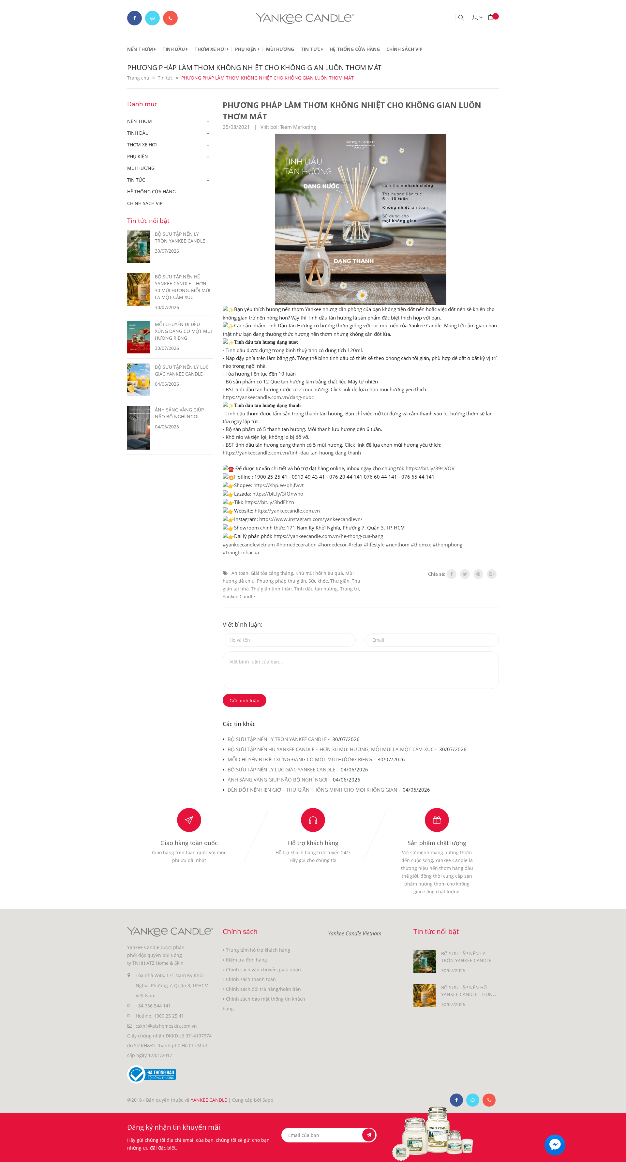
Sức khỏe (318, 581)
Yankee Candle (239, 596)
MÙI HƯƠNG (280, 49)
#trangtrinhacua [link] (241, 552)
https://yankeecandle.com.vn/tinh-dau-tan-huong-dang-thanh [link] (292, 452)
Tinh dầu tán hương (316, 589)
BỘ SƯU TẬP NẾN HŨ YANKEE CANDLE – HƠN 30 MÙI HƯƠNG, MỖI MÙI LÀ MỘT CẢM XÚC (331, 749)
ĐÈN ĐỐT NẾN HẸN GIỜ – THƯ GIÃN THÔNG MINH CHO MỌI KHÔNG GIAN (312, 789)
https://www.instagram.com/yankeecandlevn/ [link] (311, 519)
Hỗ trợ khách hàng (313, 843)
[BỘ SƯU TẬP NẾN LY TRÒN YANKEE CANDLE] (424, 961)
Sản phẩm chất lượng (437, 843)
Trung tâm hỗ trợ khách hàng (258, 950)
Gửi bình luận (245, 700)
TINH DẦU (174, 49)
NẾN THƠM (140, 49)
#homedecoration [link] (296, 544)
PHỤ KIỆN (246, 49)
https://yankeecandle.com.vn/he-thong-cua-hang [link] (328, 536)
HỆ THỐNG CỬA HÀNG (355, 49)
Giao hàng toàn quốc (189, 843)
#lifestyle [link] (374, 544)
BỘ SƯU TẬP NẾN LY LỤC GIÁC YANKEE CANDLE (281, 769)
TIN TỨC (311, 49)
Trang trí (349, 589)
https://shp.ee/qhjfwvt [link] (278, 485)
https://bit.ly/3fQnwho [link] (277, 493)
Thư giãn (340, 581)
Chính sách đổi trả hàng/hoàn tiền (263, 989)
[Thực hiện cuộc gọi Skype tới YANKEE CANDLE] (472, 1100)
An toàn (239, 573)
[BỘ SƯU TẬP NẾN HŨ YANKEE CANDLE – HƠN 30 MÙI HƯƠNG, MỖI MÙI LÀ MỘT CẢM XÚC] (424, 995)
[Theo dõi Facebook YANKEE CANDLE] (134, 18)
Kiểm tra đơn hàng (246, 960)
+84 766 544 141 (153, 1006)
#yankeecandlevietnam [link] (249, 544)
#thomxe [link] (421, 544)
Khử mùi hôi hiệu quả (319, 573)
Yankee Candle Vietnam (354, 933)
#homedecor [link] (332, 544)
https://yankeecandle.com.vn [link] (287, 510)
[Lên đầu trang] (615, 1151)
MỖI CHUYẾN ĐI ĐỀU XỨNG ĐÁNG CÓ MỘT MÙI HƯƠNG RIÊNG (300, 759)
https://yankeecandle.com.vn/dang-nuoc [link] (268, 397)
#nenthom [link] (398, 544)
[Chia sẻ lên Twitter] (465, 574)
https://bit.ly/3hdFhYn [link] (269, 502)
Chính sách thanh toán (251, 979)
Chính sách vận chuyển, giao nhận (263, 969)
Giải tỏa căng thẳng (272, 573)
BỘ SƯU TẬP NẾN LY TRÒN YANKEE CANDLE (277, 739)
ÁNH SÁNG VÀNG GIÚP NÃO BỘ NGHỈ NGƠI (277, 779)
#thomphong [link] (447, 544)
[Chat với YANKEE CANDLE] (152, 18)
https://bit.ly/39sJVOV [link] (430, 468)
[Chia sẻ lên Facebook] (451, 574)
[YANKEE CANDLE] (170, 931)
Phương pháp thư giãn (281, 581)
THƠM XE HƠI (210, 49)
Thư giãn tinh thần (271, 589)
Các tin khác (239, 724)
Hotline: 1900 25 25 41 (160, 1016)
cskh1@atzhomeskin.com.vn (166, 1026)
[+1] (492, 574)
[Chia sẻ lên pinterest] (478, 574)
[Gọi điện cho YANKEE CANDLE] (170, 18)
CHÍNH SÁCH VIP (404, 49)
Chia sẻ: (436, 574)
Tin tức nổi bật (148, 220)
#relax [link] (355, 544)
